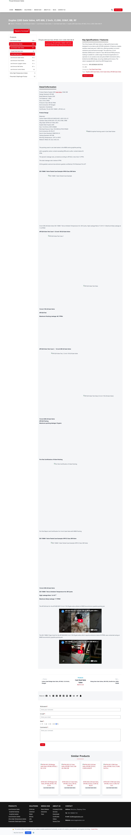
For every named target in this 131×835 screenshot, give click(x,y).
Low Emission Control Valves (17, 69)
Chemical (31, 811)
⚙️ (33, 833)
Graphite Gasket (13, 814)
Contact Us (61, 10)
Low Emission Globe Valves (17, 57)
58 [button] (33, 60)
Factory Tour (56, 821)
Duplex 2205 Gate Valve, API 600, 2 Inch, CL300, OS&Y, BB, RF (85, 24)
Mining (31, 816)
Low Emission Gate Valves (44, 24)
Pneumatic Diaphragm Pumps (18, 76)
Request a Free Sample (21, 26)
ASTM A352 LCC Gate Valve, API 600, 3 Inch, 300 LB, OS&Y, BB (70, 783)
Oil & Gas (31, 809)
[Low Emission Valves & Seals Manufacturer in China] (16, 4)
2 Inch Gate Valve (105, 72)
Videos (55, 819)
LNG (30, 819)
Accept (28, 832)
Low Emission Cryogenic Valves (18, 63)
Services (55, 811)
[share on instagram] (53, 696)
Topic (42, 814)
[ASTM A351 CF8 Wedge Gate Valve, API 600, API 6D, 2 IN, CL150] (49, 772)
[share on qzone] (80, 696)
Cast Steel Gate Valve (60, 24)
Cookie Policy (94, 829)
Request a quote (88, 75)
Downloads (56, 814)
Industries (44, 811)
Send (42, 744)
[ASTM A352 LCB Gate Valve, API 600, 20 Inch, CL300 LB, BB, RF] (90, 772)
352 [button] (33, 44)
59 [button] (33, 47)
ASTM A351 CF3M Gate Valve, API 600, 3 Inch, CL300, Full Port (111, 783)
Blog (54, 10)
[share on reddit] (63, 696)
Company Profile (57, 809)
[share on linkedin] (60, 696)
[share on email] (74, 696)
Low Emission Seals (15, 40)
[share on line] (67, 696)
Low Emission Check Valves (17, 60)
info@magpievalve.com (76, 816)
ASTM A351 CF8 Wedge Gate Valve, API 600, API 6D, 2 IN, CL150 (49, 783)
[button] (23, 10)
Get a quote (118, 10)
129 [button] (33, 40)
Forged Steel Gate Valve (17, 51)
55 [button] (33, 57)
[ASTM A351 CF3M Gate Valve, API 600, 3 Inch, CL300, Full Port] (111, 772)
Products (18, 10)
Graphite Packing (14, 811)
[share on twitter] (50, 696)
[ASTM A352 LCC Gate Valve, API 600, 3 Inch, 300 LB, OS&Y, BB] (69, 772)
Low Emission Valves (29, 24)
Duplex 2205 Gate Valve (92, 72)
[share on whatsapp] (70, 696)
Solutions (27, 10)
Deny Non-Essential (18, 832)
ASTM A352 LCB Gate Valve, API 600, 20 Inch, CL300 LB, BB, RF (91, 783)
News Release (45, 809)
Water (31, 814)
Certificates (56, 816)
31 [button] (33, 63)
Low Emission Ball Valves (16, 66)
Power (31, 821)
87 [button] (33, 66)
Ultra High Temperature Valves (19, 73)
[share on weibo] (77, 696)
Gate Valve (59, 92)
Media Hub (37, 10)
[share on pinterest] (57, 696)
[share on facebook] (46, 696)
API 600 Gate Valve (115, 72)
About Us (47, 10)
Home (11, 10)
